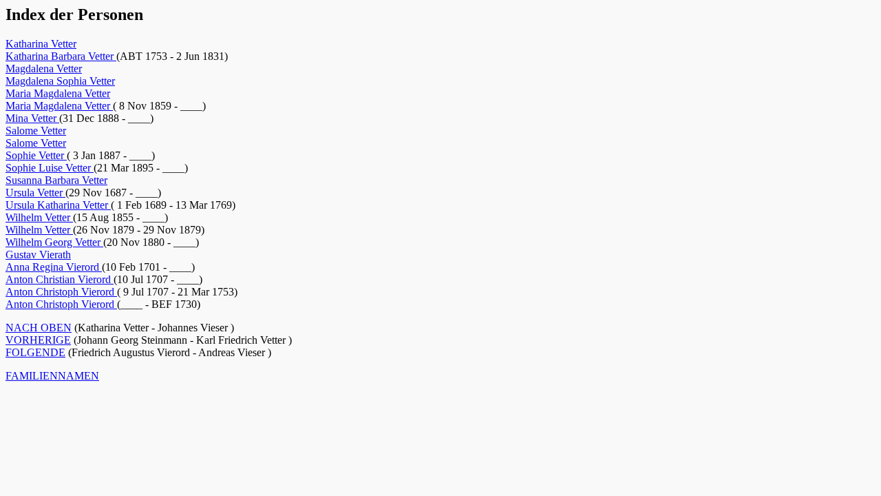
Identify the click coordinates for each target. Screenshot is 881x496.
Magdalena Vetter (44, 68)
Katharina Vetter (41, 44)
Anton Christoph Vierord (61, 292)
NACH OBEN (39, 327)
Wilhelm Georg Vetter (54, 242)
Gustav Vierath (38, 254)
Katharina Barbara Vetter (61, 56)
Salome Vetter (36, 130)
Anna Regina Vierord (54, 267)
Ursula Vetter (35, 192)
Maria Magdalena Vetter (58, 93)
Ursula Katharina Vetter (58, 205)
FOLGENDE (35, 352)
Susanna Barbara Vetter (56, 180)
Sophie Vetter (36, 155)
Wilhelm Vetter (39, 217)
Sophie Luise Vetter (50, 168)
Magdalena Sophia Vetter (60, 81)
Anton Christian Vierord (60, 279)
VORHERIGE (38, 340)
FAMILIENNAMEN (52, 376)
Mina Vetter (32, 118)
